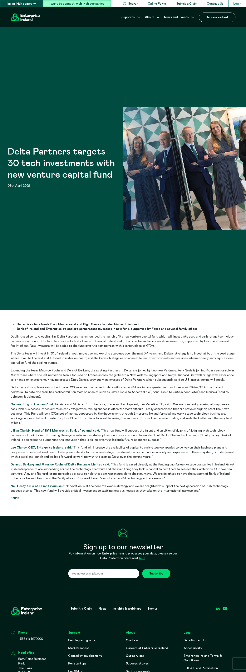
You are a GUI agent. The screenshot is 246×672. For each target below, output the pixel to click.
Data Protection (195, 640)
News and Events (176, 17)
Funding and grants (82, 640)
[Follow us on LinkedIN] (217, 608)
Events (152, 609)
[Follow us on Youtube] (225, 608)
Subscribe (156, 573)
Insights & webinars (127, 609)
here (142, 558)
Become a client (217, 17)
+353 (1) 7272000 (30, 639)
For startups (77, 663)
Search (133, 4)
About (150, 17)
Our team (132, 640)
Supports (128, 17)
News (102, 609)
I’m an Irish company (21, 4)
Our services (135, 656)
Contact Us (215, 4)
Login (237, 4)
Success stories (137, 663)
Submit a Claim (186, 4)
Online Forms (157, 4)
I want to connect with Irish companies (76, 4)
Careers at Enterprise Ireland (147, 648)
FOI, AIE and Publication (201, 668)
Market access (78, 648)
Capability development (85, 656)
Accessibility (193, 648)
